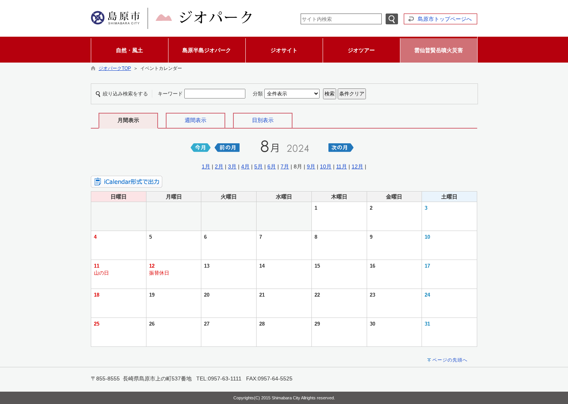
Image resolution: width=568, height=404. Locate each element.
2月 (219, 166)
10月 (326, 166)
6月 (271, 166)
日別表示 (263, 120)
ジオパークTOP (115, 68)
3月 (232, 166)
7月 (285, 166)
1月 (206, 166)
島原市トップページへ (445, 19)
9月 (311, 166)
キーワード (170, 94)
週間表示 (195, 120)
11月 (341, 166)
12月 (357, 166)
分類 (258, 94)
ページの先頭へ (450, 360)
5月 (258, 166)
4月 (245, 166)
